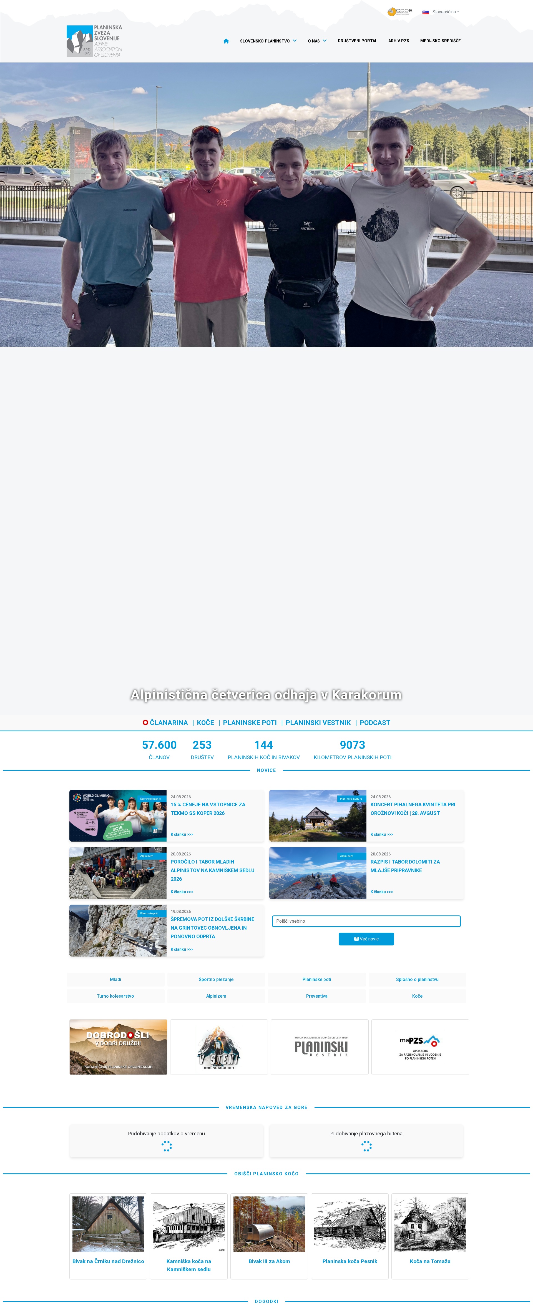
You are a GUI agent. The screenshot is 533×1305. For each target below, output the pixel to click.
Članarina (168, 723)
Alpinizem (216, 996)
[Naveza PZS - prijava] (400, 12)
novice (266, 770)
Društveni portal (357, 41)
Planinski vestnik (318, 723)
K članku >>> (182, 834)
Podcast (375, 723)
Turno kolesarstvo (115, 996)
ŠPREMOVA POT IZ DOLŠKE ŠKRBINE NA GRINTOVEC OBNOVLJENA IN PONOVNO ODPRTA (212, 927)
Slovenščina (443, 11)
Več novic (369, 939)
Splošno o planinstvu (417, 979)
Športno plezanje (216, 979)
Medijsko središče (440, 41)
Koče (205, 723)
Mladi (115, 979)
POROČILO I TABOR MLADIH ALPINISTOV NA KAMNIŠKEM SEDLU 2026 (213, 870)
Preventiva (317, 996)
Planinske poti (250, 723)
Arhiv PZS (398, 41)
